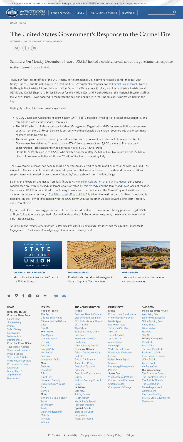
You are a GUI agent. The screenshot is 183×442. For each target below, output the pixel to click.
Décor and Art (149, 328)
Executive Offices (84, 349)
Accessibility (70, 435)
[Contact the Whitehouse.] (54, 296)
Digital (111, 310)
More (43, 363)
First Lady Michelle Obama (89, 321)
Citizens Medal (116, 384)
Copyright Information (92, 435)
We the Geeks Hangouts (121, 317)
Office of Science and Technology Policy (86, 361)
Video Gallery (14, 329)
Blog (22, 23)
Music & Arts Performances (14, 338)
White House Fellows (119, 349)
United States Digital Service (119, 361)
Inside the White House (155, 310)
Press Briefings (15, 353)
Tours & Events (116, 335)
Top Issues (47, 331)
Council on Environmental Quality (88, 375)
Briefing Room (61, 12)
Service (45, 391)
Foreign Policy (48, 349)
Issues (80, 12)
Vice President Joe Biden (88, 317)
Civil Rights (47, 335)
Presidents (147, 342)
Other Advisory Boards (86, 345)
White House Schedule (19, 360)
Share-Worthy (14, 322)
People (78, 310)
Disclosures (13, 378)
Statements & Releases (19, 357)
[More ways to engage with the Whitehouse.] (45, 296)
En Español (54, 435)
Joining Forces (82, 394)
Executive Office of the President (87, 333)
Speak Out (114, 373)
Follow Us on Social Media (122, 314)
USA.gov (130, 435)
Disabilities (46, 370)
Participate (115, 307)
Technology (47, 404)
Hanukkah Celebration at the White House (100, 181)
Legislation (12, 367)
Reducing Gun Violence (53, 384)
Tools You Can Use (118, 328)
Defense (45, 366)
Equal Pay (46, 377)
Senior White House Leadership (85, 340)
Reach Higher (82, 397)
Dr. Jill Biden (81, 324)
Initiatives (80, 387)
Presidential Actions (17, 364)
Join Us (112, 331)
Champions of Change (119, 387)
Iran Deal (45, 356)
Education (46, 345)
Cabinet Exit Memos (51, 317)
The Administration (103, 12)
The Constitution (150, 384)
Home (13, 23)
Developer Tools (116, 324)
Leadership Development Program (121, 368)
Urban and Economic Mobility (52, 413)
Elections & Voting (151, 394)
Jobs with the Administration (115, 340)
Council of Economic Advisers (85, 368)
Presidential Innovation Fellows (120, 354)
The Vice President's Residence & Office (153, 351)
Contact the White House (121, 380)
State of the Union (84, 411)
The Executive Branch (153, 373)
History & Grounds (152, 338)
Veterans (45, 418)
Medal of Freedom (84, 418)
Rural (43, 387)
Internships (114, 345)
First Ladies (148, 345)
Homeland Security (51, 380)
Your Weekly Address (18, 346)
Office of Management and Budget (88, 354)
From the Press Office (19, 343)
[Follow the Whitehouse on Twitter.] (9, 296)
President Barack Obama (88, 314)
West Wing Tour (150, 314)
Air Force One (149, 366)
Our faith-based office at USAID (67, 194)
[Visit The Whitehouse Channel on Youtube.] (37, 296)
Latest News (13, 319)
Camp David (148, 363)
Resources (147, 401)
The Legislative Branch (154, 377)
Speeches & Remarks (18, 350)
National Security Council (88, 380)
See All (44, 328)
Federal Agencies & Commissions (152, 389)
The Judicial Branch (152, 380)
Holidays (146, 331)
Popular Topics (49, 310)
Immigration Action (50, 359)
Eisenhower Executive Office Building (153, 358)
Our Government (151, 370)
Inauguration (81, 415)
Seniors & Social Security (54, 397)
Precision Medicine (84, 404)
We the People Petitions (120, 377)
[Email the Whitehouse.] (64, 296)
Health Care (47, 352)
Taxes (44, 401)
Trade (44, 408)
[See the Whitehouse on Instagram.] (16, 296)
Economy (46, 342)
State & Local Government (156, 397)
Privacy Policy (114, 435)
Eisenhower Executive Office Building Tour (153, 319)
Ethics (44, 373)
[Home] (25, 16)
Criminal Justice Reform (53, 321)
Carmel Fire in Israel (124, 83)
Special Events (83, 408)
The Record (47, 314)
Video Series (148, 324)
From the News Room (19, 315)
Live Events (13, 333)
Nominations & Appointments (15, 373)
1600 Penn (128, 12)
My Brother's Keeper (85, 401)
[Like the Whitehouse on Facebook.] (23, 296)
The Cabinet (81, 328)
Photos (11, 326)
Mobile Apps (114, 321)
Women (45, 422)
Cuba (43, 324)
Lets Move (80, 391)
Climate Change (49, 338)
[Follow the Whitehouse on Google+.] (29, 296)
